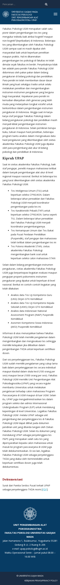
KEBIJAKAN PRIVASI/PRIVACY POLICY (41, 580)
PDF (44, 489)
